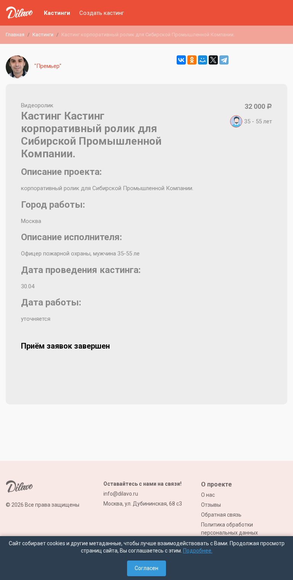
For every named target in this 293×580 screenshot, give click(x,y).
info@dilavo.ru (120, 494)
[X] (213, 60)
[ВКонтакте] (181, 60)
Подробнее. (198, 551)
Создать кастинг (101, 13)
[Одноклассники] (191, 60)
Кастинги (57, 13)
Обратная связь (221, 515)
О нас (208, 495)
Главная (15, 34)
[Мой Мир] (202, 60)
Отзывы (211, 505)
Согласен (146, 568)
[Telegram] (224, 60)
